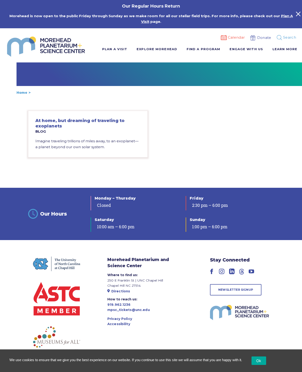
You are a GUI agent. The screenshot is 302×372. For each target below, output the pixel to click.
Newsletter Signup (235, 289)
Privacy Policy (119, 319)
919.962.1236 (119, 305)
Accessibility (118, 324)
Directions (120, 291)
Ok (258, 360)
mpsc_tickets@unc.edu (128, 310)
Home (22, 92)
